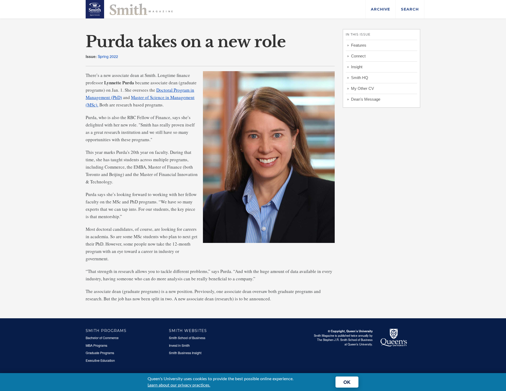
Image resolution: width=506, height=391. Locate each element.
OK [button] (347, 382)
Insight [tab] (356, 67)
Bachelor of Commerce (102, 337)
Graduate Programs (100, 352)
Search (410, 9)
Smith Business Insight (185, 352)
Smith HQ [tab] (359, 77)
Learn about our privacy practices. (179, 385)
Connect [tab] (358, 56)
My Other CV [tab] (362, 88)
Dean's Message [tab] (365, 99)
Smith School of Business (187, 337)
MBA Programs (96, 345)
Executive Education (100, 360)
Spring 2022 (108, 56)
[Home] (129, 8)
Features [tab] (358, 45)
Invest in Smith (179, 345)
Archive (380, 9)
